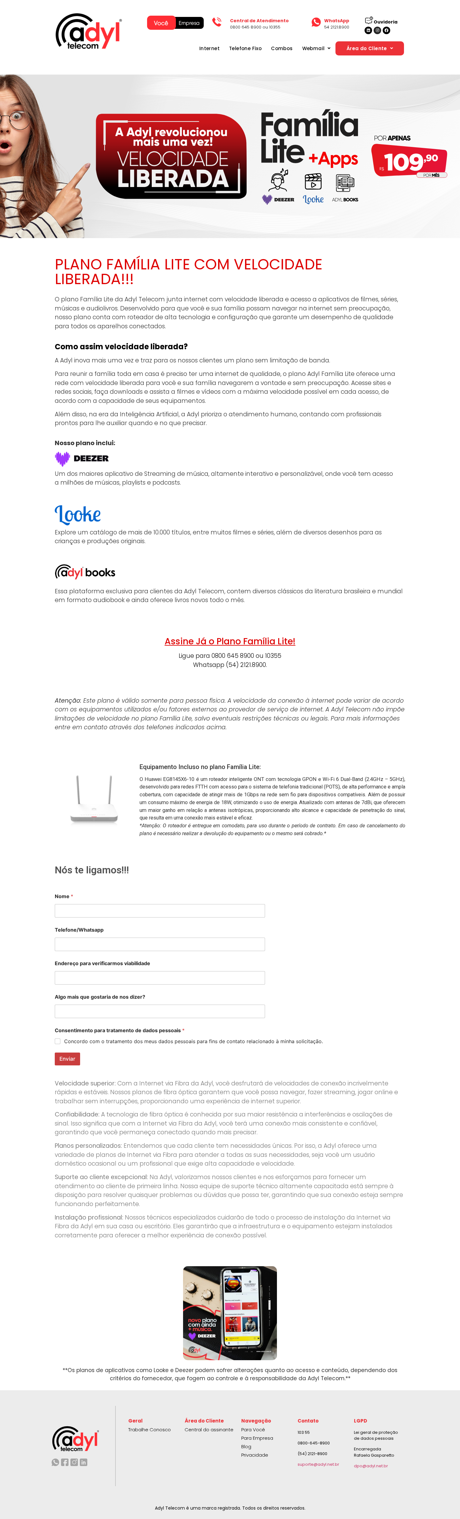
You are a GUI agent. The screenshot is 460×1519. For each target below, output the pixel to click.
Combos (282, 48)
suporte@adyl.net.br (318, 1464)
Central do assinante (209, 1429)
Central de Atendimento (259, 21)
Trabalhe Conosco (149, 1429)
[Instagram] (377, 30)
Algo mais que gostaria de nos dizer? (100, 997)
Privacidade (254, 1455)
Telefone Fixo (245, 48)
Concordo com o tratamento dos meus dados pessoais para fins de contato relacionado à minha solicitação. (193, 1041)
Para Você (253, 1429)
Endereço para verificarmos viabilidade (102, 963)
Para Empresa (257, 1438)
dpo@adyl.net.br (371, 1466)
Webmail (313, 48)
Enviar (67, 1059)
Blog (246, 1446)
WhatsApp (336, 21)
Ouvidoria (385, 22)
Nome (64, 896)
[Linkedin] (368, 30)
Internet (209, 48)
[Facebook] (386, 30)
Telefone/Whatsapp (79, 930)
